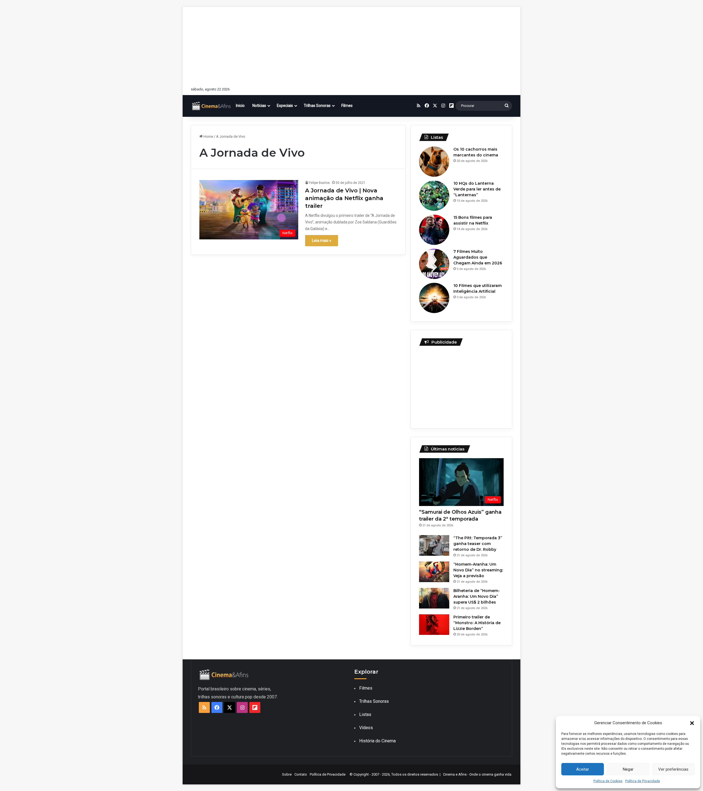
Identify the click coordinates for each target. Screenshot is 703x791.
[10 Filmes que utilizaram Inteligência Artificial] (434, 298)
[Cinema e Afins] (211, 106)
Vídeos (366, 727)
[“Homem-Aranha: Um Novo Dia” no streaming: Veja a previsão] (434, 572)
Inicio (240, 105)
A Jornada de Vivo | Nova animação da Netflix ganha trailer (344, 198)
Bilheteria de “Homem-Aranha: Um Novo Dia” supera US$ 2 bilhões (476, 596)
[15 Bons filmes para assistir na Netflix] (434, 230)
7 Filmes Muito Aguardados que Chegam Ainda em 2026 (477, 257)
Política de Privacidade (642, 781)
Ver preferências (673, 769)
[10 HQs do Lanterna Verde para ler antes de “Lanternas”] (434, 196)
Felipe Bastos (319, 183)
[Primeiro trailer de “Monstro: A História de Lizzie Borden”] (434, 624)
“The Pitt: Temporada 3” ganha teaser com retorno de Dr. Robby (477, 543)
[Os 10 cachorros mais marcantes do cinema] (434, 161)
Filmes (347, 105)
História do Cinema (377, 740)
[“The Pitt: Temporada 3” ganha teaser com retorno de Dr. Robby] (434, 545)
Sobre (287, 774)
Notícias (259, 105)
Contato (300, 774)
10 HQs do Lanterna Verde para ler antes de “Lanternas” (477, 189)
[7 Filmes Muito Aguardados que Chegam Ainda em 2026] (434, 264)
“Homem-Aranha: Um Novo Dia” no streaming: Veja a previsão (478, 570)
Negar (628, 769)
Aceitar (582, 769)
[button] (692, 723)
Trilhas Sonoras (317, 105)
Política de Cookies (608, 781)
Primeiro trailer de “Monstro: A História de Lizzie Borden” (477, 623)
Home (208, 136)
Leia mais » (321, 240)
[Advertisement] (351, 45)
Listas (365, 714)
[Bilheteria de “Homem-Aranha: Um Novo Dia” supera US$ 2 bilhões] (434, 598)
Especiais (285, 105)
